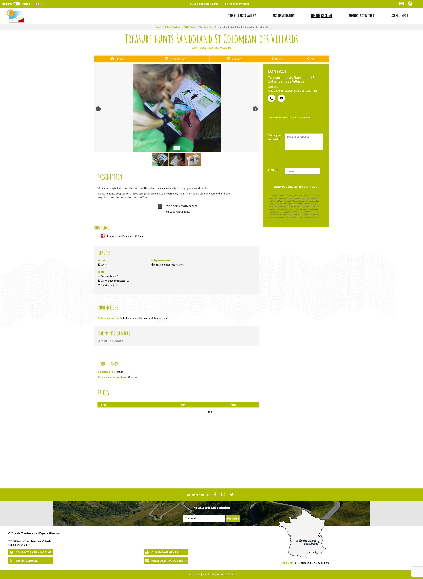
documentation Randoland (124, 236)
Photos (120, 59)
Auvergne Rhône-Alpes (312, 563)
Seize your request (275, 137)
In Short (236, 59)
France (287, 563)
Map (313, 59)
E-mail (273, 169)
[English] (39, 4)
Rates (278, 59)
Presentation (177, 59)
